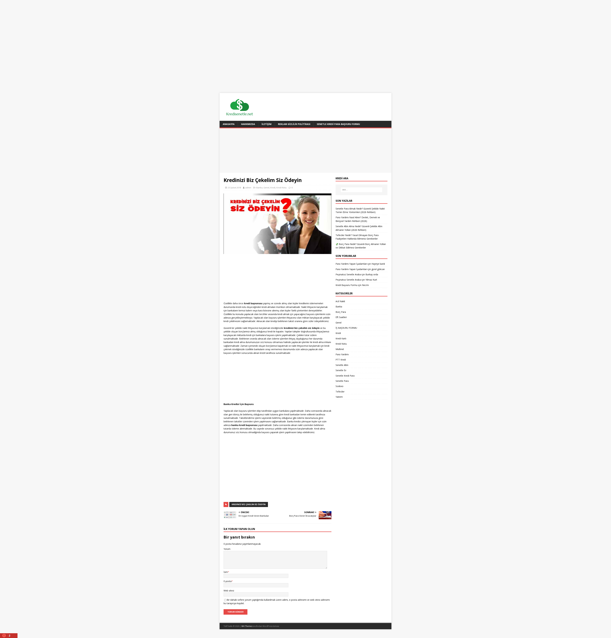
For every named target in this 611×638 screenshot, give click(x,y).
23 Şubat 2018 (234, 187)
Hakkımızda (248, 124)
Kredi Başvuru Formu (346, 285)
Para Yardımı (342, 354)
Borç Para (341, 311)
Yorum (227, 548)
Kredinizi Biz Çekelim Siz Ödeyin (249, 504)
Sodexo (339, 386)
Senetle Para (342, 380)
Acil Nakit (340, 301)
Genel (266, 187)
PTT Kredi (341, 359)
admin (248, 187)
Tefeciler (340, 391)
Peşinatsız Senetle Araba (348, 274)
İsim (226, 571)
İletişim (266, 124)
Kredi (272, 187)
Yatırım (339, 396)
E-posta (228, 581)
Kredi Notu (281, 187)
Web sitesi (229, 590)
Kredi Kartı (341, 338)
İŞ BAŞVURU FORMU (346, 327)
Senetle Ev (341, 370)
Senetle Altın (342, 365)
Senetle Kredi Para (345, 375)
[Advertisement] (305, 22)
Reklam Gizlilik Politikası (294, 124)
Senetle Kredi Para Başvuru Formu (338, 124)
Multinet (340, 349)
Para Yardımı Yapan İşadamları (351, 263)
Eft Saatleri (341, 317)
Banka (259, 187)
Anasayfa (229, 124)
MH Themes (247, 626)
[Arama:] (361, 189)
